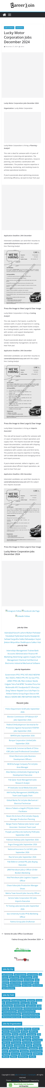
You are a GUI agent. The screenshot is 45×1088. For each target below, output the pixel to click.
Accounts (11, 653)
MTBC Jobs (6, 1043)
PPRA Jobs (19, 1037)
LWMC (9, 681)
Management (12, 660)
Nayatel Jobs (33, 1048)
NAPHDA (28, 697)
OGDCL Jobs (33, 1032)
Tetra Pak (15, 684)
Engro (26, 693)
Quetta (27, 636)
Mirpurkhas (15, 642)
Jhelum (7, 642)
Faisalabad (10, 636)
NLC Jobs (24, 1032)
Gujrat (38, 639)
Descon (33, 693)
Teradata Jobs (16, 1043)
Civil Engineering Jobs (9, 1011)
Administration (22, 653)
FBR (23, 697)
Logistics (26, 657)
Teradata (28, 684)
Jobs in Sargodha (27, 983)
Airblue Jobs (24, 1051)
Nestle (35, 681)
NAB (34, 697)
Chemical (22, 660)
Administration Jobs (13, 1003)
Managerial (19, 27)
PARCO (19, 678)
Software (36, 663)
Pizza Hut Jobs (27, 1043)
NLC (7, 678)
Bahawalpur (30, 639)
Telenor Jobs (23, 1048)
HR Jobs (33, 1003)
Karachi (16, 633)
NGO (31, 674)
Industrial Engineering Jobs (31, 1014)
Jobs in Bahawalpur (14, 985)
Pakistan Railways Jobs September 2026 (22, 839)
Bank (36, 650)
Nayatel (20, 690)
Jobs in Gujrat (27, 985)
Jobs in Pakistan (7, 974)
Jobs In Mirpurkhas (8, 988)
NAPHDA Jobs (23, 1057)
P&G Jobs (35, 1037)
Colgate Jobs (26, 1040)
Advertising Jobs (19, 1006)
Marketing (8, 657)
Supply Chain (35, 657)
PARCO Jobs (6, 1034)
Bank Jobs (31, 1000)
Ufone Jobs (37, 1045)
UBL (19, 681)
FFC (26, 678)
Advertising (17, 657)
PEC (38, 697)
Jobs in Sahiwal (15, 983)
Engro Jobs (6, 1054)
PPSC (23, 674)
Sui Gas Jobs (31, 1034)
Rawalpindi (34, 636)
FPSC (18, 674)
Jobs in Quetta (29, 980)
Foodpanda (23, 687)
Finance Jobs (25, 1003)
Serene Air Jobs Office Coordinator (18, 934)
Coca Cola (28, 690)
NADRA (14, 697)
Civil (28, 660)
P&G (23, 681)
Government (10, 674)
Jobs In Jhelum (37, 985)
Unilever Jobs (7, 1040)
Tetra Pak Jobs (37, 1040)
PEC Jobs (32, 1057)
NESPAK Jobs (15, 1032)
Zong (8, 690)
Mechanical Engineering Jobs (11, 1017)
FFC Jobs (22, 1034)
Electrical (34, 660)
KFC (16, 687)
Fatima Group (18, 693)
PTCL (37, 678)
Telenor (13, 690)
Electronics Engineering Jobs (11, 1014)
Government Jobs (8, 1029)
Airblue (9, 693)
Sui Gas (32, 678)
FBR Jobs (13, 1057)
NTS (27, 674)
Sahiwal (7, 639)
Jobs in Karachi (9, 27)
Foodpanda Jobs (19, 1045)
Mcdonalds (10, 687)
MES (19, 697)
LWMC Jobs (10, 1037)
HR (36, 653)
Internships (11, 650)
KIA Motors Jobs (26, 1054)
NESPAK (36, 674)
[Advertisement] (22, 75)
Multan (29, 633)
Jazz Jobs (5, 1048)
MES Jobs (5, 1057)
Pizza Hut (36, 684)
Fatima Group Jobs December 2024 (26, 939)
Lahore (23, 633)
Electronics (9, 663)
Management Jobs (16, 1009)
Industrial (18, 663)
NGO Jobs (6, 1032)
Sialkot (22, 639)
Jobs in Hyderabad (16, 980)
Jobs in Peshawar (26, 977)
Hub (39, 642)
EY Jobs (29, 1045)
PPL (23, 678)
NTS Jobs (35, 1029)
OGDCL (12, 678)
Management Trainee (25, 650)
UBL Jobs (27, 1037)
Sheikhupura (25, 642)
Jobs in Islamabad (20, 974)
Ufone (33, 687)
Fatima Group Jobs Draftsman (22, 921)
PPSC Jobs (27, 1029)
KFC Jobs (9, 1045)
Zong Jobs (14, 1048)
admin (22, 46)
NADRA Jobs (37, 1054)
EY (29, 687)
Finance (31, 653)
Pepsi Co (35, 690)
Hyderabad (19, 636)
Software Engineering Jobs (31, 1017)
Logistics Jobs (31, 1006)
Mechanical (27, 663)
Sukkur (34, 642)
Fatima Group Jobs (36, 1051)
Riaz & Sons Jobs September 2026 (22, 857)
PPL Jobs (15, 1034)
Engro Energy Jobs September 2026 (22, 844)
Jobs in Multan (14, 977)
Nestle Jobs (16, 1040)
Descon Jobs (15, 1054)
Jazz (37, 687)
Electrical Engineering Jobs (26, 1011)
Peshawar (37, 633)
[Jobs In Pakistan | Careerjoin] (4, 14)
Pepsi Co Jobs (14, 1051)
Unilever (28, 681)
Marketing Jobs (7, 1006)
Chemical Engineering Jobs (32, 1009)
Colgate (8, 684)
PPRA (15, 681)
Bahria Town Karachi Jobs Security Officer (23, 893)
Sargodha (15, 639)
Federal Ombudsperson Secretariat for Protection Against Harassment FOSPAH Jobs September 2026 (22, 727)
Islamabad (8, 633)
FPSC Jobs (19, 1029)
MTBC (22, 684)
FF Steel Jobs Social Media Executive (22, 788)
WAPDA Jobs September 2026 (22, 735)
